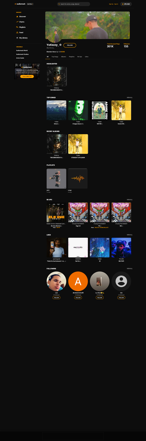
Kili (121, 226)
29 (99, 261)
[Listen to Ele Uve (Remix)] (56, 212)
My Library (23, 38)
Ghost (56, 124)
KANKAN (78, 259)
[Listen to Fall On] (78, 247)
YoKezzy (56, 88)
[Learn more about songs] (78, 179)
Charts (21, 22)
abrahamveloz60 (78, 293)
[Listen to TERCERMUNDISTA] (56, 76)
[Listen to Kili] (121, 212)
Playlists (22, 27)
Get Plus (30, 4)
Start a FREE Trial (27, 76)
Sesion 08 (121, 124)
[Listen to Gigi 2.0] (78, 212)
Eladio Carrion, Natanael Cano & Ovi (56, 224)
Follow (69, 45)
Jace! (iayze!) (56, 259)
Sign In (116, 4)
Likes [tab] (86, 57)
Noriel (58, 227)
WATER (99, 124)
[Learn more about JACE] (56, 179)
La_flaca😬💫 (99, 293)
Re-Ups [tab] (79, 57)
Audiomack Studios (22, 54)
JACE (48, 190)
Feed (21, 32)
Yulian (56, 122)
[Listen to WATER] (100, 110)
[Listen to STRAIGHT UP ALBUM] (78, 144)
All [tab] (47, 57)
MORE (63, 52)
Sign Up (111, 4)
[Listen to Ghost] (56, 110)
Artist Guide (20, 58)
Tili (99, 226)
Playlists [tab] (71, 57)
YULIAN (121, 259)
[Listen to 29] (100, 247)
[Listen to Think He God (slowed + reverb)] (56, 247)
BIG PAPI (121, 261)
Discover (22, 16)
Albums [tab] (63, 57)
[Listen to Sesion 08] (121, 110)
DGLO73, (97, 227)
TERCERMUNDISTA (56, 90)
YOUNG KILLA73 (104, 227)
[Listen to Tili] (100, 212)
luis (121, 293)
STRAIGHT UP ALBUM (78, 157)
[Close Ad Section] (38, 65)
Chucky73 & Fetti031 (78, 224)
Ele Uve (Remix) (56, 226)
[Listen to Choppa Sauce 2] (78, 110)
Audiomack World (22, 50)
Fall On (77, 261)
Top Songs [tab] (55, 57)
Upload (127, 4)
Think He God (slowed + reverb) (56, 261)
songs (70, 190)
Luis (56, 293)
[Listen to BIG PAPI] (121, 247)
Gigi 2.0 (78, 226)
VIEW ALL (129, 97)
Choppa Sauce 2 (77, 124)
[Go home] (19, 4)
